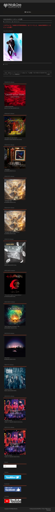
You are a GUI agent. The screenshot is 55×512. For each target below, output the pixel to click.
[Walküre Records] (12, 5)
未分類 (6, 64)
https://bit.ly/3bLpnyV (8, 31)
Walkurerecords (16, 21)
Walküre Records (14, 508)
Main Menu (28, 12)
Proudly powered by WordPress (35, 508)
